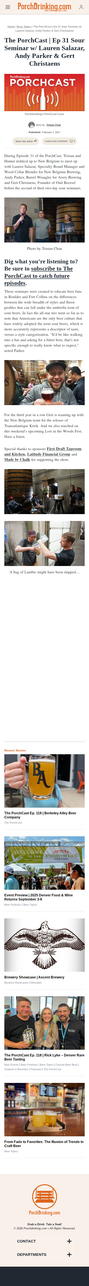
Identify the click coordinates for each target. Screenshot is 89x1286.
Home (11, 26)
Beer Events (11, 1064)
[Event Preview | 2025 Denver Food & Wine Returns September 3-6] (44, 863)
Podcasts (35, 1069)
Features (9, 1069)
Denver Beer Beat (66, 1064)
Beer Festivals (12, 904)
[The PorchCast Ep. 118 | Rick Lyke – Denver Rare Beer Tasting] (44, 1023)
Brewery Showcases (16, 982)
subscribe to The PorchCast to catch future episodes (38, 275)
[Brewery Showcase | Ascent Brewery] (44, 945)
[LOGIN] (81, 7)
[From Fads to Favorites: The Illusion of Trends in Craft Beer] (44, 1109)
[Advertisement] (44, 666)
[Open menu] (7, 7)
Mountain (36, 982)
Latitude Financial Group (48, 454)
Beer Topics (24, 26)
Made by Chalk (17, 459)
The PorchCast (13, 822)
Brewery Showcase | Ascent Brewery (34, 977)
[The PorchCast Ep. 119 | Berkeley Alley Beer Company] (44, 781)
